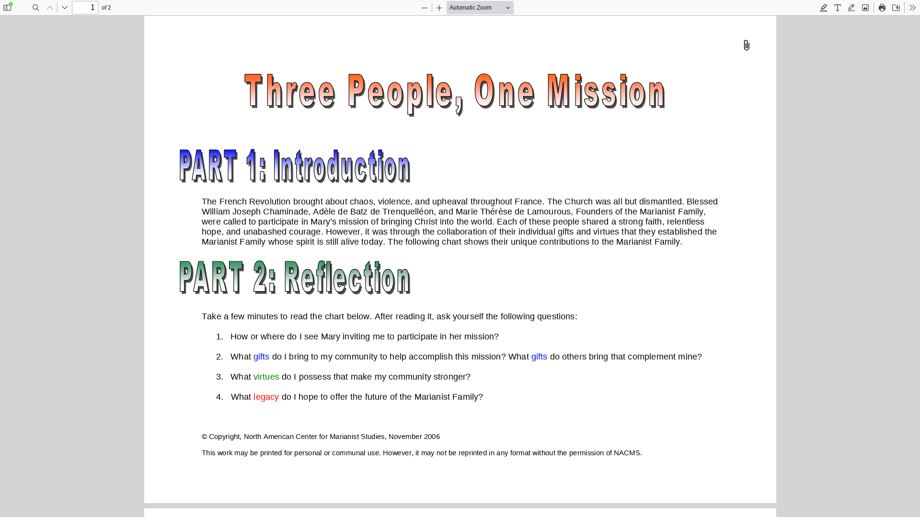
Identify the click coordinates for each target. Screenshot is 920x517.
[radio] (823, 7)
